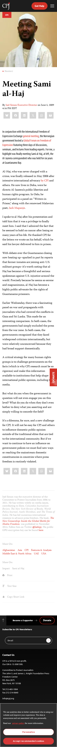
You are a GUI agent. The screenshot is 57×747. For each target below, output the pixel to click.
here (41, 530)
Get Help (39, 5)
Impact (6, 569)
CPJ (7, 14)
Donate (47, 620)
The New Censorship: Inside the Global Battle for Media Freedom (28, 521)
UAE (36, 554)
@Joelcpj (36, 527)
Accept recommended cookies (28, 741)
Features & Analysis (41, 550)
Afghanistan (8, 550)
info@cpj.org (8, 698)
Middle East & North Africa (16, 554)
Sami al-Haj (18, 569)
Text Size (11, 586)
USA (43, 554)
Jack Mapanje (17, 208)
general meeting (31, 136)
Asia (20, 550)
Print (9, 576)
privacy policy (18, 723)
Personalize (28, 732)
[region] (28, 725)
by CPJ (45, 180)
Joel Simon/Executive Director (21, 105)
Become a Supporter (23, 620)
